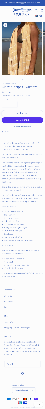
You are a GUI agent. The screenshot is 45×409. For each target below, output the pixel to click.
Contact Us (8, 301)
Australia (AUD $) (21, 390)
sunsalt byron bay (19, 407)
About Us (8, 296)
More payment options (22, 126)
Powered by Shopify (29, 407)
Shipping (13, 95)
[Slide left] (17, 79)
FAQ (6, 307)
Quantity (5, 99)
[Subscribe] (38, 364)
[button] (3, 12)
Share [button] (7, 132)
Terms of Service (11, 322)
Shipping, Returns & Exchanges (17, 328)
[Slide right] (27, 79)
